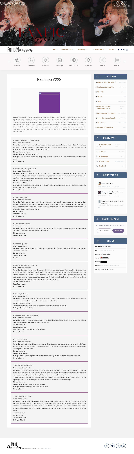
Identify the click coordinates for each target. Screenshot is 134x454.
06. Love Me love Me (105, 146)
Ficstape (48, 65)
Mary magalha (106, 192)
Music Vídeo (63, 65)
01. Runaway (103, 156)
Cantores (20, 65)
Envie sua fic (67, 50)
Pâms (25, 244)
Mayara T (32, 169)
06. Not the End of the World (22, 265)
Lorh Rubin (28, 396)
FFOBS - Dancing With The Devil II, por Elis (108, 205)
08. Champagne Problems (22, 315)
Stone (31, 365)
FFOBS (112, 50)
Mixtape (120, 65)
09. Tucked (16, 339)
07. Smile (16, 294)
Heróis (91, 65)
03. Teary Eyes (18, 197)
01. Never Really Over (20, 140)
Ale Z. (27, 197)
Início (54, 50)
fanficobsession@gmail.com (110, 265)
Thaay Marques (35, 140)
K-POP (105, 65)
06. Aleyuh (102, 166)
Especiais (34, 65)
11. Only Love (17, 396)
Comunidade (98, 50)
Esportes (77, 65)
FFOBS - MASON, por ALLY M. (105, 186)
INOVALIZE (48, 448)
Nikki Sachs (26, 223)
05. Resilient (17, 244)
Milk (35, 265)
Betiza (25, 339)
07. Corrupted (104, 161)
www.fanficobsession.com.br (107, 250)
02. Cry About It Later (20, 169)
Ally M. (103, 183)
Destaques (83, 50)
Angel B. (36, 315)
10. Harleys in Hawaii (20, 365)
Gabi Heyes (25, 294)
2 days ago (116, 186)
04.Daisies (16, 223)
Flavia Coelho (26, 142)
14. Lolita (102, 151)
